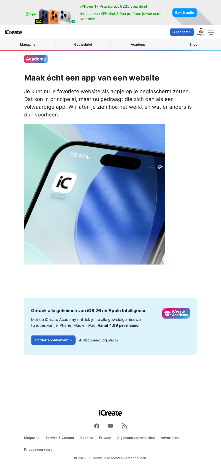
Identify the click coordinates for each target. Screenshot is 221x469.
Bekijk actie (184, 12)
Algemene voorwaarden (136, 438)
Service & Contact (60, 438)
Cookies (86, 438)
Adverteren (170, 438)
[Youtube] (110, 427)
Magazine (31, 438)
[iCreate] (13, 32)
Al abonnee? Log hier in (98, 340)
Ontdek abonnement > (53, 340)
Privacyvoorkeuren (39, 449)
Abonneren (182, 32)
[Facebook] (96, 427)
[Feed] (124, 427)
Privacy (105, 438)
